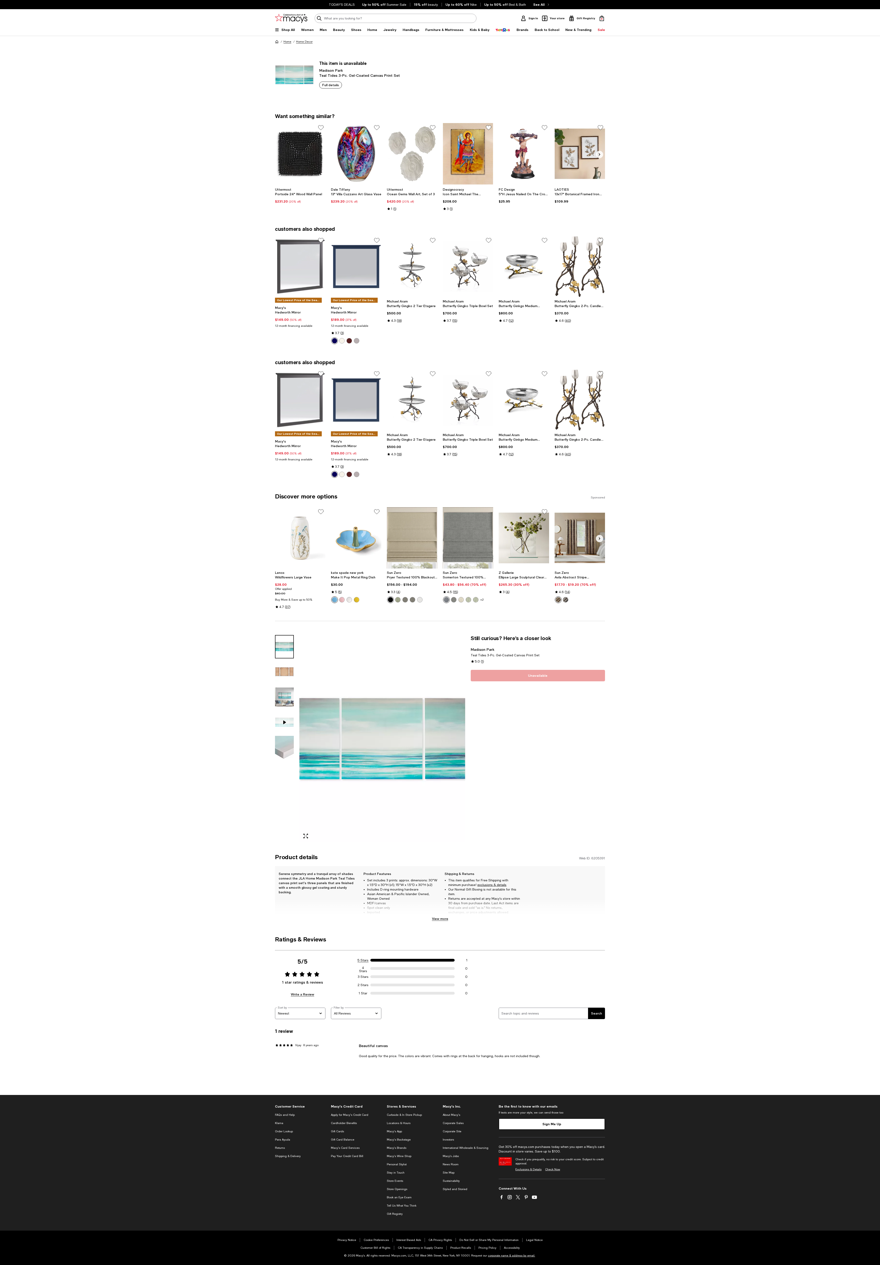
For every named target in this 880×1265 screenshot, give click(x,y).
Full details (330, 85)
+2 (482, 599)
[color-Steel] (405, 599)
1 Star (363, 993)
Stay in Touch (395, 1172)
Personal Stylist (397, 1164)
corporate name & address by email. (511, 1255)
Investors (448, 1139)
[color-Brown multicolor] (558, 599)
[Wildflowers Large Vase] (300, 538)
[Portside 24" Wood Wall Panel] (300, 153)
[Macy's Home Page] (291, 18)
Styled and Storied (455, 1189)
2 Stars (363, 985)
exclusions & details (491, 885)
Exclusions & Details (528, 1169)
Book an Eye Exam (399, 1197)
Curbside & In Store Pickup (404, 1114)
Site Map (448, 1172)
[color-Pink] (342, 599)
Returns (280, 1148)
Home (287, 41)
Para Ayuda (282, 1139)
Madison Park (331, 70)
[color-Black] (390, 599)
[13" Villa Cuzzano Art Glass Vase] (356, 153)
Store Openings (397, 1189)
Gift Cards (337, 1131)
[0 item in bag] (602, 18)
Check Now (552, 1169)
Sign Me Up (551, 1124)
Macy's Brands (396, 1148)
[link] (300, 195)
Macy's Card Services (345, 1148)
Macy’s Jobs (451, 1156)
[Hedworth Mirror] (300, 266)
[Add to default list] (321, 127)
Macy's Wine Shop (399, 1156)
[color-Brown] (349, 341)
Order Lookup (284, 1131)
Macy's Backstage (399, 1139)
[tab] (284, 646)
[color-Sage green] (398, 599)
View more (440, 919)
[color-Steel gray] (412, 599)
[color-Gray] (453, 599)
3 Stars (363, 977)
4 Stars (363, 968)
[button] (370, 738)
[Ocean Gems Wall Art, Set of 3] (412, 153)
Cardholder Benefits (344, 1123)
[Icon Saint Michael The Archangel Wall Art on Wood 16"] (468, 153)
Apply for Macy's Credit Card (349, 1114)
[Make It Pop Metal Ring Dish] (356, 538)
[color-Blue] (334, 341)
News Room (451, 1164)
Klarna (279, 1123)
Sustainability (451, 1180)
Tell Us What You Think (401, 1205)
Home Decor (304, 41)
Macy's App (394, 1131)
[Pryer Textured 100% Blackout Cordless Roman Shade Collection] (412, 538)
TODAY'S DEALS (342, 4)
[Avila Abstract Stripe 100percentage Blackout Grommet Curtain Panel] (580, 538)
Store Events (395, 1180)
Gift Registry (395, 1214)
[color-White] (342, 341)
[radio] (334, 340)
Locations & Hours (398, 1123)
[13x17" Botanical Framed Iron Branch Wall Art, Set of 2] (580, 153)
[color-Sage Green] (468, 599)
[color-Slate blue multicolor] (565, 599)
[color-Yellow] (356, 599)
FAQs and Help (285, 1114)
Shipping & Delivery (288, 1156)
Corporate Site (452, 1131)
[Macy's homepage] (277, 42)
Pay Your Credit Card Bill (347, 1156)
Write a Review (302, 994)
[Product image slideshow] (382, 738)
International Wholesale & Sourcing (465, 1148)
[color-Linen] (461, 599)
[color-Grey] (356, 341)
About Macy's (451, 1114)
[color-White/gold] (349, 599)
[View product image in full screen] (305, 836)
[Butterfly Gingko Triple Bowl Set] (468, 266)
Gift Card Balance (342, 1139)
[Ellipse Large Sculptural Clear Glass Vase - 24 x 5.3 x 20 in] (524, 538)
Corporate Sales (453, 1123)
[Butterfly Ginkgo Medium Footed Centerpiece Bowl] (524, 266)
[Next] (599, 154)
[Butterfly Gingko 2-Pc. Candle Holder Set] (580, 266)
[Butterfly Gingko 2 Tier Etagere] (412, 266)
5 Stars (363, 960)
